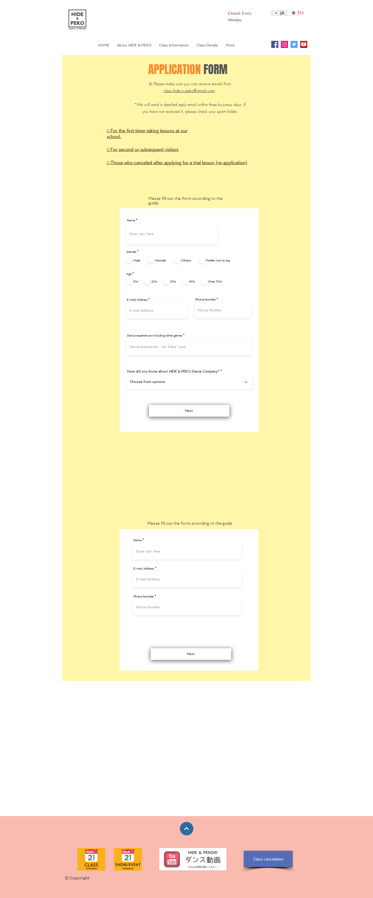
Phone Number (205, 299)
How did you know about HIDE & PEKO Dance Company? (173, 371)
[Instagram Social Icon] (284, 44)
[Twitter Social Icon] (294, 44)
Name (131, 220)
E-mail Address (137, 299)
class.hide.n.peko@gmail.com (189, 90)
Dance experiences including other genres (154, 335)
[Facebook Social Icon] (274, 44)
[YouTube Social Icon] (303, 44)
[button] (207, 45)
